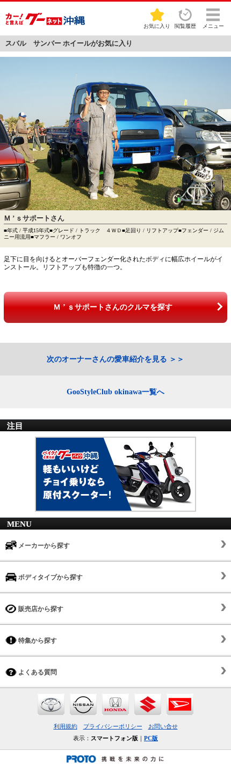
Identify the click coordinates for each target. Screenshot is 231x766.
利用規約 (65, 726)
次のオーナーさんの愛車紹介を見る (107, 359)
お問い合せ (163, 726)
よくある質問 (37, 672)
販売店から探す (40, 609)
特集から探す (37, 640)
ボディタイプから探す (50, 577)
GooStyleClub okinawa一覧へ (115, 392)
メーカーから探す (43, 545)
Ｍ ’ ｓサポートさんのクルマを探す (112, 307)
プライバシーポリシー (112, 726)
